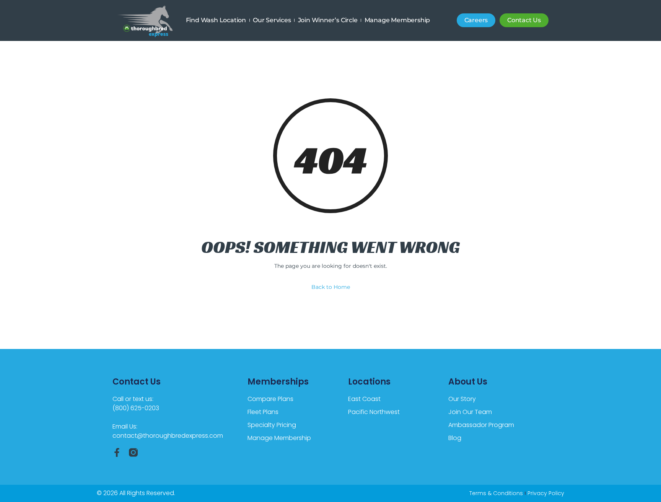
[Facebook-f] (116, 452)
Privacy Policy (545, 493)
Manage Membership (397, 20)
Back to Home (330, 287)
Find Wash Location (216, 20)
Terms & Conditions (496, 493)
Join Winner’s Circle (328, 20)
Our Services (272, 20)
